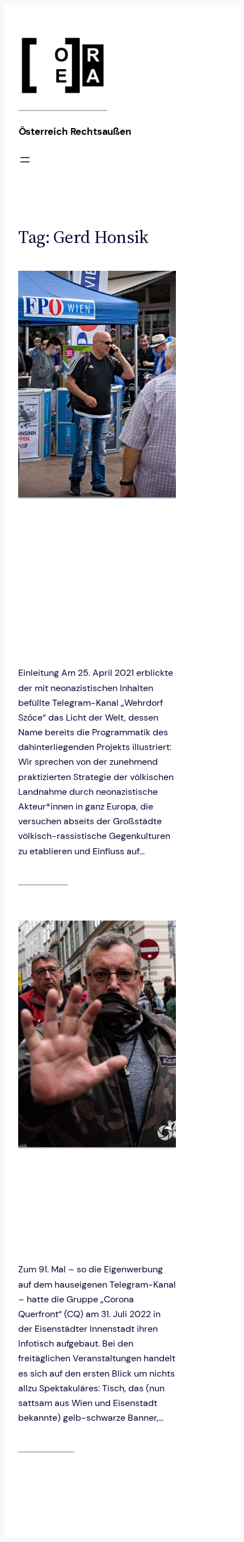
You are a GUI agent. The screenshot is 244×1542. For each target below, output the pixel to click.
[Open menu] (25, 160)
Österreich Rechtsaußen (75, 131)
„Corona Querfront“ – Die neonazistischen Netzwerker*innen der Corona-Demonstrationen (91, 1204)
